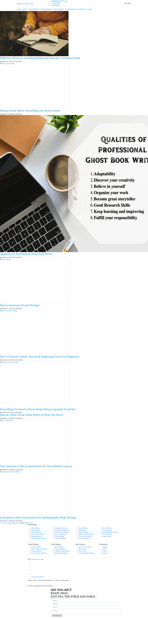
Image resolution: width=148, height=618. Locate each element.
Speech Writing (83, 532)
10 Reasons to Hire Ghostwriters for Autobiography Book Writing (38, 517)
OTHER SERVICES (71, 9)
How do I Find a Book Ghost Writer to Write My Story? (31, 414)
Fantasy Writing (36, 551)
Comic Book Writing (85, 536)
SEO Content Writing (61, 532)
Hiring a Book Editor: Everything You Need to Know (30, 110)
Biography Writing (61, 528)
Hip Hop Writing (60, 534)
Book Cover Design (85, 547)
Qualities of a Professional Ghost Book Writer (26, 254)
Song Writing (35, 530)
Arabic (105, 549)
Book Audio (82, 549)
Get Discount (57, 615)
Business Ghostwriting (62, 530)
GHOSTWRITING (33, 9)
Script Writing (59, 536)
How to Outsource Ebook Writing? (19, 305)
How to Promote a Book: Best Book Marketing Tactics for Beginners (39, 356)
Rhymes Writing (36, 536)
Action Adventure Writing (39, 549)
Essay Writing (107, 536)
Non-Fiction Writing (37, 534)
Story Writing (35, 528)
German (105, 553)
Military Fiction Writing (86, 534)
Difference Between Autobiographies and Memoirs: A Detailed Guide (40, 58)
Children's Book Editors (62, 551)
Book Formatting (60, 549)
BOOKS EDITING (58, 9)
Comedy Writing (84, 538)
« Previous (3, 523)
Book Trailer (83, 551)
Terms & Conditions (37, 577)
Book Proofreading (61, 553)
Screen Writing (107, 530)
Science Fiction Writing (38, 553)
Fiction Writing (36, 547)
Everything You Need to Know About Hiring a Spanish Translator (38, 409)
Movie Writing (107, 528)
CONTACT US (82, 9)
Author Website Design (86, 553)
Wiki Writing (82, 530)
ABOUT (24, 9)
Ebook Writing (107, 534)
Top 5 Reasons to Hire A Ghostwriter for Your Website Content (36, 466)
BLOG (90, 9)
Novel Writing (83, 528)
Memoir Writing (36, 532)
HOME (19, 9)
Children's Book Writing (38, 538)
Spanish (105, 547)
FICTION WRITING (46, 9)
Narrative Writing (60, 538)
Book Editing (59, 547)
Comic (105, 551)
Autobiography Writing (110, 532)
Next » (32, 523)
